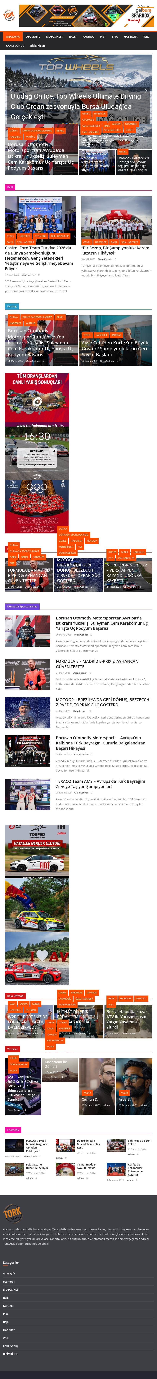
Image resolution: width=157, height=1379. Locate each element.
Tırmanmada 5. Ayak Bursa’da (86, 1166)
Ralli (72, 36)
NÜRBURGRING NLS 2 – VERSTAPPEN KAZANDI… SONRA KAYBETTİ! (126, 572)
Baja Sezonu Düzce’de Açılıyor (37, 1166)
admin (106, 1105)
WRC (147, 36)
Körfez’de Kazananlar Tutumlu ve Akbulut (135, 1170)
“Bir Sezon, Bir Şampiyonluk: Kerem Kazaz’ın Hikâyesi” (115, 250)
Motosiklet (66, 547)
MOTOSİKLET (54, 36)
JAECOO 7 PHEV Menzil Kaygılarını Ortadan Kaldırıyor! (37, 1146)
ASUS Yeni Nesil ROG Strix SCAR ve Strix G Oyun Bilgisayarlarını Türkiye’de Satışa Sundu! (23, 1088)
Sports (130, 130)
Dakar (50, 1022)
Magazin (115, 124)
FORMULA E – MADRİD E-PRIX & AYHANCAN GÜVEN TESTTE (29, 575)
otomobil (33, 36)
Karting (88, 36)
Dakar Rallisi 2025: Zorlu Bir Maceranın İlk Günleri (60, 1060)
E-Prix (13, 557)
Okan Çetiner (29, 274)
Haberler (130, 36)
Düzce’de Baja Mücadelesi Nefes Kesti (88, 1144)
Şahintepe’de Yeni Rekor (139, 1142)
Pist (103, 36)
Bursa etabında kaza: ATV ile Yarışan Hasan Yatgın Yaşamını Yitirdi (127, 1019)
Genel (60, 130)
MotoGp (92, 540)
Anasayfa (13, 36)
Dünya (14, 130)
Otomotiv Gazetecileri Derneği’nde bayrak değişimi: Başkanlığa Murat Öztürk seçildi (133, 164)
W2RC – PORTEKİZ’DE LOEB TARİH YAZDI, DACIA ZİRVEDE (27, 1022)
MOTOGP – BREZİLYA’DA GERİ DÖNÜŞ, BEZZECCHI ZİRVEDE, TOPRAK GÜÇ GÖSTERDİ (78, 570)
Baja (115, 36)
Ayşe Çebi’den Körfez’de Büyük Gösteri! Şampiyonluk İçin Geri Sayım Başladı (115, 348)
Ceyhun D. (90, 1099)
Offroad (31, 1010)
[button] (78, 91)
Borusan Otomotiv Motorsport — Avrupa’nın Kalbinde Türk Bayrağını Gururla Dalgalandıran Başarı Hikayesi (100, 743)
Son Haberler (90, 131)
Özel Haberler (91, 125)
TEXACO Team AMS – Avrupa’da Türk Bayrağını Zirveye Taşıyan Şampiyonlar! (100, 784)
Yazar (13, 1070)
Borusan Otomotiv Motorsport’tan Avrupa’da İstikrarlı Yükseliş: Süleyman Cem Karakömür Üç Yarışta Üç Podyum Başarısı (41, 156)
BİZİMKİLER (37, 46)
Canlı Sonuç (15, 46)
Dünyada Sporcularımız (37, 130)
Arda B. (125, 1099)
